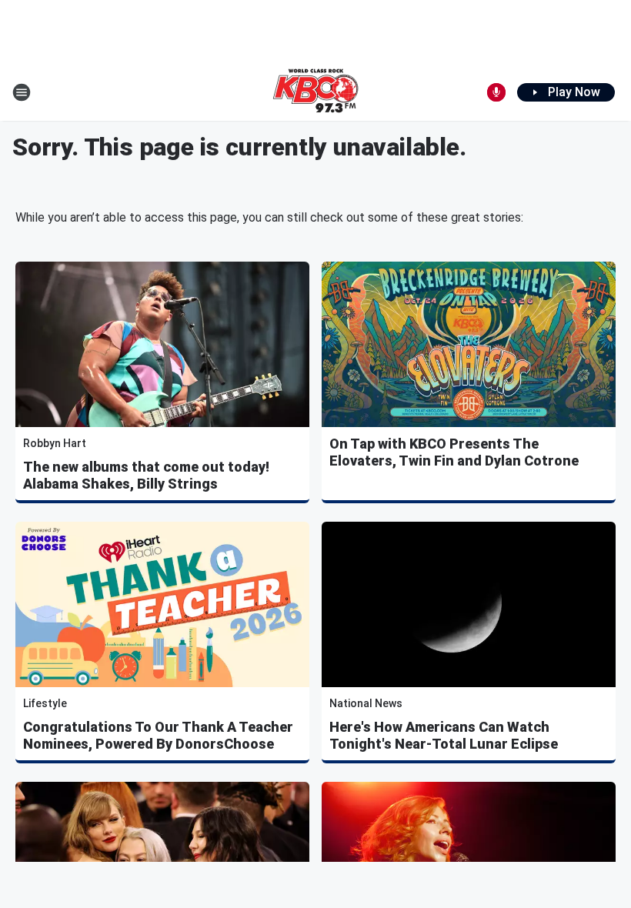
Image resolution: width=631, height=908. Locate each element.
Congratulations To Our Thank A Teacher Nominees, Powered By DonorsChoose (158, 735)
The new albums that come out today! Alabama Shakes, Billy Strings (146, 475)
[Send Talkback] (496, 92)
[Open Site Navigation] (21, 92)
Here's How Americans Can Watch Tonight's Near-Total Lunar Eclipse (443, 735)
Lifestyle (45, 703)
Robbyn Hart (54, 443)
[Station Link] (315, 92)
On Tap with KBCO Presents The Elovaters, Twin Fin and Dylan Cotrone (454, 452)
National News (365, 703)
